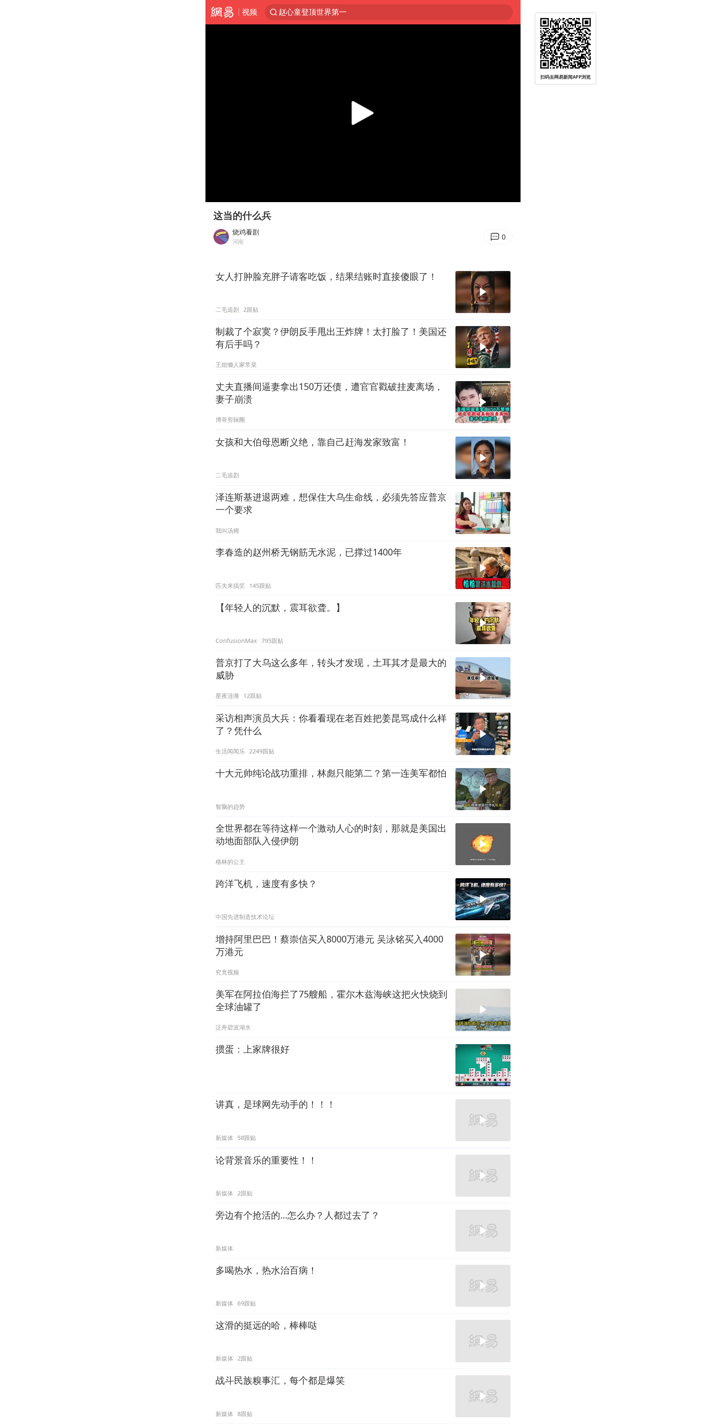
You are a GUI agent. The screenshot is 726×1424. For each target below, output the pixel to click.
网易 (222, 12)
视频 (249, 12)
